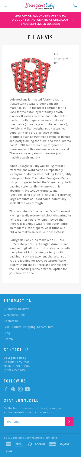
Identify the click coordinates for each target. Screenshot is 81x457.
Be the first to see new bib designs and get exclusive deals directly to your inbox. (33, 410)
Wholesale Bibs (14, 315)
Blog (7, 333)
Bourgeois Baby (22, 437)
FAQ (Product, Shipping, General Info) (29, 327)
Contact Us (11, 321)
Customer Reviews (16, 309)
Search (8, 339)
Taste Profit (50, 437)
